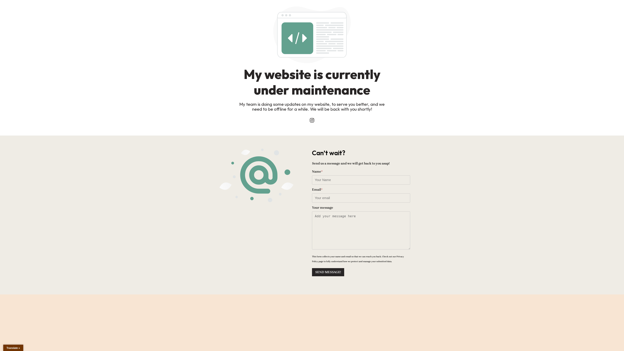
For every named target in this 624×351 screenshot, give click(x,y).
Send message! (328, 272)
